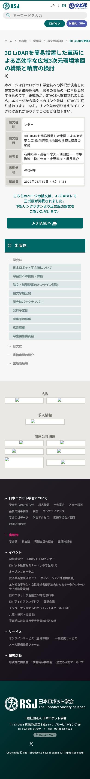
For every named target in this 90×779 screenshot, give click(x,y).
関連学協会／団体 (64, 517)
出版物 (23, 41)
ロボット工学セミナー (41, 558)
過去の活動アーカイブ (70, 662)
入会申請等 (76, 504)
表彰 (35, 511)
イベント (15, 552)
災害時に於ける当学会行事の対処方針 (32, 620)
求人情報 (43, 504)
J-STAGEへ (41, 223)
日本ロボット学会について (28, 498)
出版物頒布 (20, 363)
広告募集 (19, 327)
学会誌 (37, 41)
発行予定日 (20, 310)
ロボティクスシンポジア (24, 601)
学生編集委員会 (23, 336)
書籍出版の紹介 (23, 355)
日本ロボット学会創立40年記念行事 (31, 595)
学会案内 (59, 504)
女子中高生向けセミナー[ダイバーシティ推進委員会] (41, 578)
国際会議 (49, 601)
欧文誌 (17, 346)
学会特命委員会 (42, 662)
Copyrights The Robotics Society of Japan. (45, 752)
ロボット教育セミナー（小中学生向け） (34, 565)
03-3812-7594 (33, 728)
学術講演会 (16, 558)
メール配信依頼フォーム (24, 644)
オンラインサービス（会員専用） (30, 638)
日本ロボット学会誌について (32, 267)
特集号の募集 (22, 319)
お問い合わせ (17, 524)
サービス (15, 631)
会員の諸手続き (18, 511)
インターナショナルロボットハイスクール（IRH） (40, 608)
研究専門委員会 (18, 662)
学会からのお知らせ (21, 504)
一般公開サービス (66, 638)
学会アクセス (41, 517)
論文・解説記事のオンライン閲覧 (35, 284)
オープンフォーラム (21, 571)
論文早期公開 (55, 41)
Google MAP (47, 735)
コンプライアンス (53, 511)
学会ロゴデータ (18, 517)
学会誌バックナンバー (28, 301)
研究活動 (15, 655)
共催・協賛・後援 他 (22, 614)
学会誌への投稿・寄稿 (28, 276)
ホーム (8, 41)
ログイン (54, 23)
